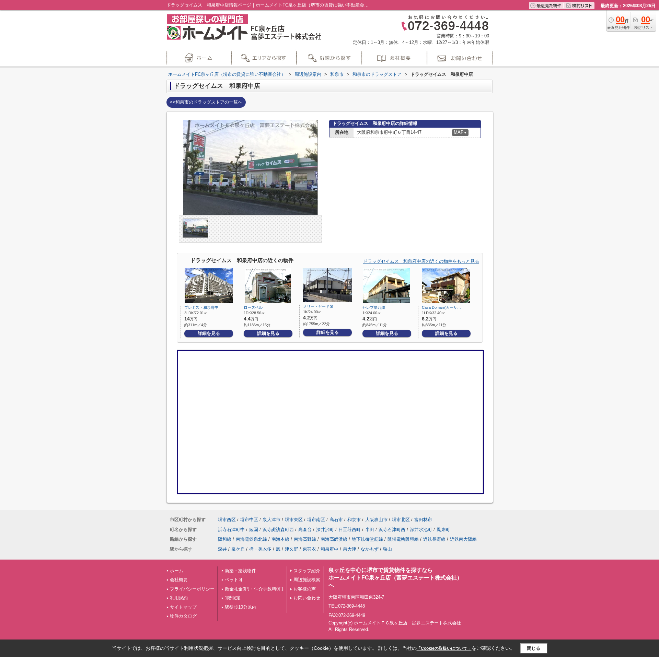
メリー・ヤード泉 (318, 306)
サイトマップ (183, 607)
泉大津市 (271, 519)
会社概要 (179, 579)
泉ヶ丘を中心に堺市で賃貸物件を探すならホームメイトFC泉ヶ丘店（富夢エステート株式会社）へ (395, 577)
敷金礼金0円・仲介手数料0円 (254, 588)
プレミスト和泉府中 (201, 307)
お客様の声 (304, 588)
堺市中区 (249, 519)
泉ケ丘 (238, 549)
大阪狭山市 (376, 519)
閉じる (533, 648)
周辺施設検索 (306, 579)
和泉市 (354, 519)
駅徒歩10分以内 (240, 607)
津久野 (291, 549)
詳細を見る (209, 333)
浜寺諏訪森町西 (278, 529)
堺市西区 (227, 519)
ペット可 (234, 579)
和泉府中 (329, 549)
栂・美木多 (260, 549)
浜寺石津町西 (392, 529)
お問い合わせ (306, 597)
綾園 (253, 529)
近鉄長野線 (434, 539)
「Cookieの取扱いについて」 (444, 648)
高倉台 (305, 529)
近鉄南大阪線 (463, 539)
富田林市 (423, 519)
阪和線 (224, 539)
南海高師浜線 (334, 539)
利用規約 (179, 597)
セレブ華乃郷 (373, 307)
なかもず (370, 549)
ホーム (176, 570)
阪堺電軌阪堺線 (403, 539)
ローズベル (253, 307)
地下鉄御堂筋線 (367, 539)
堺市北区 (401, 519)
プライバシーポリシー (192, 588)
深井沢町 (325, 529)
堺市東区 (294, 519)
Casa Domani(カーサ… (441, 307)
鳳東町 (443, 529)
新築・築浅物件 (240, 570)
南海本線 (280, 539)
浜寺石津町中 (231, 529)
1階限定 (233, 597)
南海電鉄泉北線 (251, 539)
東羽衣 (309, 549)
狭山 (387, 549)
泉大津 (349, 549)
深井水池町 (421, 529)
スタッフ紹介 (306, 570)
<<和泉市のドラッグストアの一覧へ (206, 102)
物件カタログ (183, 616)
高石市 (336, 519)
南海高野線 (305, 539)
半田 (369, 529)
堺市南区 (316, 519)
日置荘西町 (349, 529)
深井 (222, 549)
